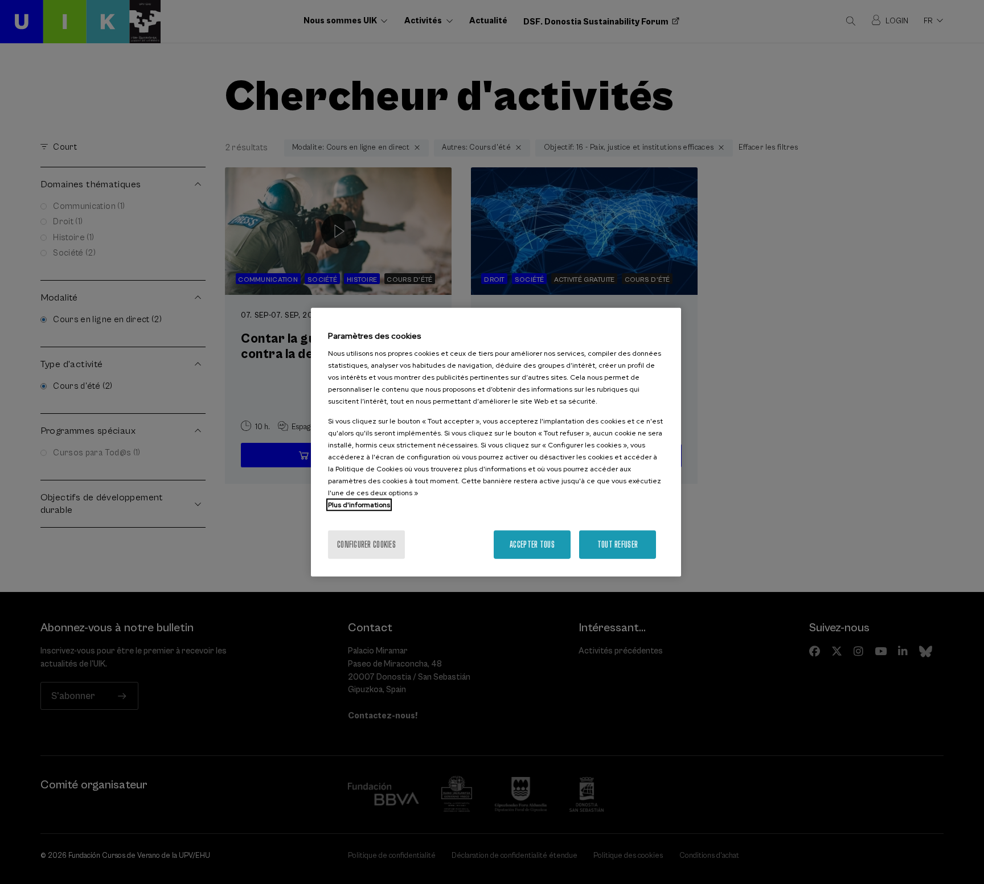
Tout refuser (617, 544)
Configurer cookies (366, 544)
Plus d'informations (359, 504)
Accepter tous (532, 544)
